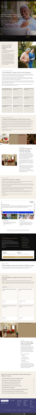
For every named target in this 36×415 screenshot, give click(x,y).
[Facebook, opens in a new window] (1, 403)
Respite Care (18, 405)
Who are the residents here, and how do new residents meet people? (12, 378)
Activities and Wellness (25, 402)
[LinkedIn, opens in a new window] (4, 403)
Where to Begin (13, 400)
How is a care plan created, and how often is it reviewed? (11, 383)
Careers (31, 404)
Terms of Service (19, 410)
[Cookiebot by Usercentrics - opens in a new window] (30, 202)
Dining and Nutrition (24, 404)
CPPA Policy (14, 410)
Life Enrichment (25, 400)
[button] (30, 37)
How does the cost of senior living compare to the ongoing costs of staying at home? (15, 389)
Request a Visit (4, 28)
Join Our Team (32, 0)
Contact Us (31, 401)
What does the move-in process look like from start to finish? (11, 380)
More (30, 400)
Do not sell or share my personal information (10, 212)
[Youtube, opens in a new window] (3, 403)
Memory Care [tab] (10, 286)
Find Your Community (5, 400)
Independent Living (19, 401)
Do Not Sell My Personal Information (27, 410)
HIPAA (6, 410)
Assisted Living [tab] (5, 286)
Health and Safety (25, 405)
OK (25, 212)
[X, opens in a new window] (5, 403)
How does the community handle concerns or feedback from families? (13, 391)
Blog (30, 405)
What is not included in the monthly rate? (8, 387)
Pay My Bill (27, 0)
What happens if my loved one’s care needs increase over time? (11, 385)
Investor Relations (32, 406)
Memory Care (18, 404)
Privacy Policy (9, 410)
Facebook (23, 0)
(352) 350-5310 (11, 28)
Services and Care (19, 400)
